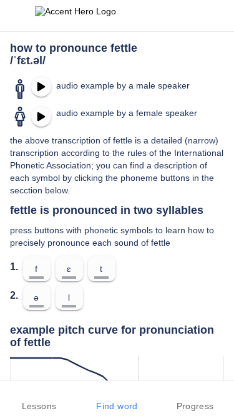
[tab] (39, 398)
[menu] (17, 16)
